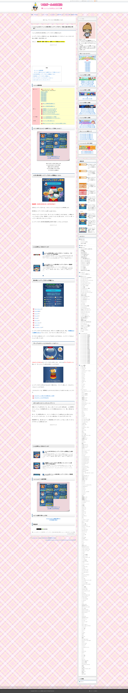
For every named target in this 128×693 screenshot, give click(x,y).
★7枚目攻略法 (43, 100)
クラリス (83, 455)
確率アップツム (84, 328)
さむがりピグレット (85, 475)
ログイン (82, 681)
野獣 (83, 637)
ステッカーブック (84, 289)
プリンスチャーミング (86, 590)
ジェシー (83, 483)
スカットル (84, 507)
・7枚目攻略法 (87, 70)
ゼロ (83, 517)
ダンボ (83, 522)
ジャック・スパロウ (85, 491)
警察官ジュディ (85, 397)
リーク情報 (83, 287)
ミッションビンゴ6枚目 (85, 344)
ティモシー (84, 527)
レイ (83, 653)
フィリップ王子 (85, 582)
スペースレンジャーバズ (86, 391)
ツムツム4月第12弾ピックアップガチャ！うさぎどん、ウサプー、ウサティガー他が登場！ (58, 254)
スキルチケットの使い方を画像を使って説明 (44, 395)
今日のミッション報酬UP (85, 325)
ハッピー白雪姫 (85, 554)
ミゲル (83, 396)
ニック (83, 542)
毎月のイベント (83, 276)
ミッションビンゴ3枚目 (85, 340)
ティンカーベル (85, 529)
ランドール (84, 644)
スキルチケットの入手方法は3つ (41, 397)
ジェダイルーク (85, 486)
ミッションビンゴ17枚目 (85, 359)
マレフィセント (38, 309)
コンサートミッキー (85, 467)
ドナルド (83, 378)
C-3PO (83, 667)
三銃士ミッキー (85, 479)
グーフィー (84, 372)
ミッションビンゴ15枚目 (85, 356)
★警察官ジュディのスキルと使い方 (50, 108)
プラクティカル (85, 589)
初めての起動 (83, 243)
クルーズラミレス (85, 466)
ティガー (83, 374)
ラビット (83, 386)
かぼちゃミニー (85, 447)
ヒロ (83, 573)
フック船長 (84, 586)
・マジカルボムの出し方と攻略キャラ (86, 139)
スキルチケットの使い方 (85, 263)
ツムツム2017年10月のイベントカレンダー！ (51, 118)
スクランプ (84, 509)
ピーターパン (84, 576)
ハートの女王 (84, 560)
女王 (83, 495)
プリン (83, 592)
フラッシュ (84, 401)
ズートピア (83, 304)
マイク (83, 613)
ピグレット (84, 381)
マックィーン (84, 619)
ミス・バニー (37, 322)
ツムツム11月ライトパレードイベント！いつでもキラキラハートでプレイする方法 (60, 539)
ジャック (83, 490)
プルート (83, 380)
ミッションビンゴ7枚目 (85, 345)
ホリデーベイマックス (86, 611)
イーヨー (83, 369)
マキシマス (84, 616)
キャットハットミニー (86, 450)
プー (83, 382)
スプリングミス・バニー (86, 403)
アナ (83, 411)
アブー (83, 412)
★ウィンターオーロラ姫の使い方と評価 (87, 126)
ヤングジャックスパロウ (86, 640)
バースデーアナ (85, 566)
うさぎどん (84, 423)
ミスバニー (84, 627)
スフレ (83, 514)
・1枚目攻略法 (87, 63)
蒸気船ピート (84, 499)
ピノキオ (83, 578)
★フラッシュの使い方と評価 (87, 84)
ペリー (83, 601)
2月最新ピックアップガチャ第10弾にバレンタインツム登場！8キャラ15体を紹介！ (58, 463)
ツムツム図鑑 (82, 365)
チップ (83, 373)
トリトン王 (84, 534)
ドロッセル (84, 537)
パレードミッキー (85, 570)
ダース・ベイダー (85, 521)
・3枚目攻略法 (87, 65)
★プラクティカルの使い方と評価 (87, 111)
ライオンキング (84, 307)
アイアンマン (84, 404)
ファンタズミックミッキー (87, 580)
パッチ (83, 562)
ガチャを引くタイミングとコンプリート (41, 79)
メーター (83, 632)
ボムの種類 (83, 251)
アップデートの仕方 (84, 285)
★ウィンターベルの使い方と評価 (87, 124)
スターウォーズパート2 (85, 312)
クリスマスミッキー (85, 462)
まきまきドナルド (85, 617)
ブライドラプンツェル (86, 594)
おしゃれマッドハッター (86, 435)
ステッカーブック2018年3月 (86, 277)
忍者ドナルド (84, 545)
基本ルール (82, 247)
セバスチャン (84, 515)
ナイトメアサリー (85, 539)
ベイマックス (84, 597)
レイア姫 (83, 655)
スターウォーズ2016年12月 (86, 321)
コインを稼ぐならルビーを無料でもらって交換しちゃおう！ (47, 72)
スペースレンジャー (84, 281)
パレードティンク (85, 569)
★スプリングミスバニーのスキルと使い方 (51, 114)
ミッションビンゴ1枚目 (85, 337)
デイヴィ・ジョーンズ (86, 526)
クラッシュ (84, 454)
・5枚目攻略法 (87, 68)
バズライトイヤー (85, 561)
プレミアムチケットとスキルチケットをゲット (43, 77)
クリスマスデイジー (85, 458)
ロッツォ (36, 320)
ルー (83, 388)
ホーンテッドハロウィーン (86, 291)
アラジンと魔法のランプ (85, 316)
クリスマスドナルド (85, 459)
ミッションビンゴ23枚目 (85, 336)
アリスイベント (84, 301)
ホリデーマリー (85, 612)
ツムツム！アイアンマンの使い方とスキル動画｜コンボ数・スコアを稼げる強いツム (92, 199)
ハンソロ (83, 558)
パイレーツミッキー (85, 550)
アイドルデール (85, 409)
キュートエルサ (85, 452)
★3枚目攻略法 (43, 95)
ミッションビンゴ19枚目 (85, 360)
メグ (83, 631)
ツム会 (82, 331)
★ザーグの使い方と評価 (87, 98)
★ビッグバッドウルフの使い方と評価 (87, 112)
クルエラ (83, 464)
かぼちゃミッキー (85, 446)
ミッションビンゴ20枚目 (85, 361)
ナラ (83, 541)
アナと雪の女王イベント (85, 299)
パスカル (83, 568)
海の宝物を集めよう (84, 317)
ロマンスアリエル (85, 660)
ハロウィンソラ (85, 556)
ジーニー (83, 482)
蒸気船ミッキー (85, 497)
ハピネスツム (83, 368)
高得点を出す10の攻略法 (85, 270)
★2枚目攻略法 (43, 94)
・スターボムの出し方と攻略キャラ (86, 136)
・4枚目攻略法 (87, 67)
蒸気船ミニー (84, 498)
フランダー (84, 593)
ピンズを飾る (83, 267)
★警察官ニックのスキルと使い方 (49, 110)
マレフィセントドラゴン (86, 625)
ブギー (83, 585)
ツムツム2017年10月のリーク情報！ (50, 116)
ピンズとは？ (83, 266)
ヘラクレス (84, 600)
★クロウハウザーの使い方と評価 (87, 83)
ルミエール (84, 651)
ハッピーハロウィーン (85, 315)
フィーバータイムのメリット (86, 259)
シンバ (83, 503)
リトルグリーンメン (85, 647)
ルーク (83, 652)
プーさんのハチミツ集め (85, 288)
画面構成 (82, 250)
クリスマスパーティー (85, 284)
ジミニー (36, 313)
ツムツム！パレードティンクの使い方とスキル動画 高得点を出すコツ (44, 537)
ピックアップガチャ (71, 533)
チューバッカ (84, 531)
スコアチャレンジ (84, 313)
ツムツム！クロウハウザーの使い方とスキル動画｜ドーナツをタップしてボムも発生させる (92, 223)
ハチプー (83, 552)
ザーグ (83, 392)
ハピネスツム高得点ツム (85, 274)
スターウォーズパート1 (85, 311)
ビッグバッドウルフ (85, 574)
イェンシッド (84, 417)
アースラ (83, 405)
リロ (83, 649)
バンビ (83, 565)
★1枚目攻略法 (43, 93)
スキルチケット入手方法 (85, 262)
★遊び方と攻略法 (44, 91)
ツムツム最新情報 (38, 70)
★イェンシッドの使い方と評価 (87, 108)
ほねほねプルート (85, 605)
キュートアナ (84, 451)
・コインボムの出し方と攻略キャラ (86, 135)
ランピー (83, 645)
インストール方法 (84, 241)
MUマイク (84, 671)
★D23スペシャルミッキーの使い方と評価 (87, 113)
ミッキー (83, 384)
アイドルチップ (85, 408)
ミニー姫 (83, 628)
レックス (83, 656)
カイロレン (84, 442)
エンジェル (84, 430)
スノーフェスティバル (85, 324)
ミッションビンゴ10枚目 (85, 349)
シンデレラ (83, 303)
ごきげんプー (84, 468)
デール (83, 377)
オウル (83, 432)
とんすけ (36, 325)
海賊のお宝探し (84, 295)
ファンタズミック (84, 297)
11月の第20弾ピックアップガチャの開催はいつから (44, 74)
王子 (83, 431)
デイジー (83, 376)
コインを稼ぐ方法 (84, 255)
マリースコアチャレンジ (85, 308)
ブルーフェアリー (85, 596)
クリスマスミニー (85, 463)
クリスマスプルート (85, 460)
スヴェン (83, 506)
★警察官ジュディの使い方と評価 (87, 80)
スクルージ (84, 511)
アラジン (83, 413)
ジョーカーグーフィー (86, 501)
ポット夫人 (84, 608)
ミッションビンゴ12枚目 (85, 352)
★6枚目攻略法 (43, 99)
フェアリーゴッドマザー (86, 584)
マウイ (83, 615)
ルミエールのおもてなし (85, 296)
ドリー (83, 535)
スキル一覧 (83, 366)
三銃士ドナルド (85, 478)
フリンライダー (85, 588)
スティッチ (84, 513)
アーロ (36, 318)
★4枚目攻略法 (43, 97)
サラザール (84, 471)
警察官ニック (84, 399)
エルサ (83, 428)
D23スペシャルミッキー (86, 668)
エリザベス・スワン (85, 427)
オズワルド (84, 436)
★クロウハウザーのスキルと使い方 (50, 111)
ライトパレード (84, 323)
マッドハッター (85, 621)
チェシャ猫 (84, 523)
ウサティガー (84, 424)
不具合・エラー (83, 245)
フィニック (84, 581)
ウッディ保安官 (85, 393)
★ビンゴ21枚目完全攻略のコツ (49, 106)
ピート (83, 577)
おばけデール (84, 439)
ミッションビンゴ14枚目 (85, 355)
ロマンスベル (84, 663)
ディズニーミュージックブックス (87, 280)
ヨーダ (83, 641)
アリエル (83, 415)
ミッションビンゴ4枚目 (85, 341)
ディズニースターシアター (86, 283)
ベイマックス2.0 (85, 598)
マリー (83, 623)
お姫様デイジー (85, 438)
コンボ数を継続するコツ (85, 258)
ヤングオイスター (85, 639)
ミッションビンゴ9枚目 (85, 348)
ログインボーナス (84, 327)
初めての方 (82, 239)
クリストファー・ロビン (86, 370)
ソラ (83, 518)
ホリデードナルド (85, 609)
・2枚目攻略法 (87, 64)
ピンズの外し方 (84, 269)
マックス (36, 315)
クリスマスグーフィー (86, 456)
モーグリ (83, 636)
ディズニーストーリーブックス (86, 292)
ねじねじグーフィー (85, 546)
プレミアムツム (84, 389)
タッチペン (83, 240)
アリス (83, 416)
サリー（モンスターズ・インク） (88, 472)
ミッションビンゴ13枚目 (85, 353)
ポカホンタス (84, 604)
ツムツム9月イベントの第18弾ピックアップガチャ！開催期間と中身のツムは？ (58, 265)
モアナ (83, 633)
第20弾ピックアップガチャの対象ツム (41, 76)
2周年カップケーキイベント (86, 309)
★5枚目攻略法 (43, 98)
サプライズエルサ (85, 470)
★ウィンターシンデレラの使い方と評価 (87, 127)
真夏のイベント (84, 319)
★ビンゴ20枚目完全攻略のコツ (49, 103)
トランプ (83, 533)
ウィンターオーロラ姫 (86, 419)
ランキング (82, 272)
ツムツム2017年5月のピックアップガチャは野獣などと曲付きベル (58, 452)
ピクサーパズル (84, 293)
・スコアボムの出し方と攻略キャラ (86, 138)
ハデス (83, 553)
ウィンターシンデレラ (86, 420)
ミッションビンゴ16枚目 (85, 357)
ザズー (83, 474)
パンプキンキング (85, 572)
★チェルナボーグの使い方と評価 (87, 109)
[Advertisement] (53, 54)
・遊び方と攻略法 (87, 61)
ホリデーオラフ (85, 395)
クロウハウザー (85, 400)
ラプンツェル (84, 643)
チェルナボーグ (85, 525)
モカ (83, 635)
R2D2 (83, 672)
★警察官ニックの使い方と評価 (87, 82)
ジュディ (83, 494)
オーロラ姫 (37, 311)
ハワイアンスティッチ (86, 557)
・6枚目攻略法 (87, 69)
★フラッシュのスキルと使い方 (49, 112)
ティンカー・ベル (38, 327)
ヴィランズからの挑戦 (85, 305)
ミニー (83, 385)
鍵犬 (83, 443)
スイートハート (84, 300)
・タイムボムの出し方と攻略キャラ (86, 134)
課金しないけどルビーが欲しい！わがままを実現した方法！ (54, 123)
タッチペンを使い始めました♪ (49, 120)
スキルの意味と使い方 (85, 254)
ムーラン (83, 629)
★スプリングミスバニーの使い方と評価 (87, 86)
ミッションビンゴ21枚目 (85, 363)
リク (83, 648)
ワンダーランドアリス (86, 664)
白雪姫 (83, 505)
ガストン (83, 448)
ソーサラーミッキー (85, 519)
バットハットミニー (85, 564)
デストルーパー (85, 530)
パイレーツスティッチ (86, 549)
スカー (83, 510)
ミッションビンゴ (83, 333)
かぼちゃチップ (85, 444)
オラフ (83, 440)
